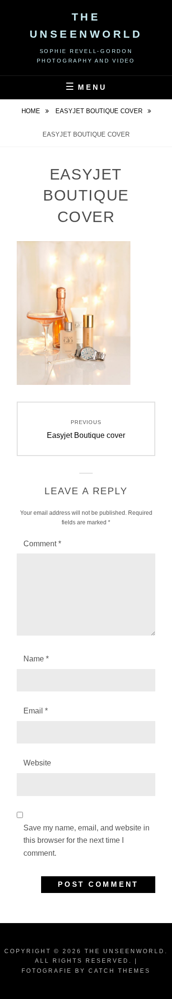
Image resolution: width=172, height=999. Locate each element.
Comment (42, 544)
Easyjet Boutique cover (99, 111)
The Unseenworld (125, 951)
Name (36, 659)
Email (35, 711)
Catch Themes (119, 970)
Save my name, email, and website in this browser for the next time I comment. (86, 840)
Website (37, 763)
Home (32, 111)
